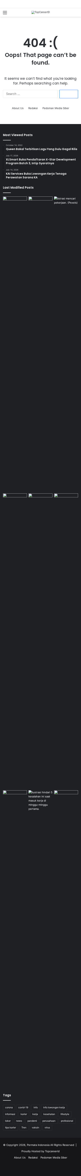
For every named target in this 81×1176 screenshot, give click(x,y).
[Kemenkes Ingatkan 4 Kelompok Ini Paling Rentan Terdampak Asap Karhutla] (66, 797)
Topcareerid (52, 1151)
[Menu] (5, 13)
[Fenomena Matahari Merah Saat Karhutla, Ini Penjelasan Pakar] (40, 203)
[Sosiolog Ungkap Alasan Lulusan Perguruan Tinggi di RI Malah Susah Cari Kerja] (66, 344)
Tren (23, 1127)
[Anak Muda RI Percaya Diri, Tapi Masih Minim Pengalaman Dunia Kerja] (40, 938)
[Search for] (76, 13)
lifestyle (65, 1114)
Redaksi (33, 108)
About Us (18, 108)
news (19, 1120)
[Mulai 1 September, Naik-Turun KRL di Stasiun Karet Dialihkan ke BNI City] (66, 500)
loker (8, 1120)
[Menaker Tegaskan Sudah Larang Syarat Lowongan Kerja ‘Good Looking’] (15, 938)
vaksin (35, 1127)
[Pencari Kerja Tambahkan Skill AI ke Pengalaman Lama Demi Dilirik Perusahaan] (15, 344)
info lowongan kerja (54, 1107)
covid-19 (23, 1107)
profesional (67, 1120)
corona (9, 1107)
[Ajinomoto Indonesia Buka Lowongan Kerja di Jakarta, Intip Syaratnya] (15, 641)
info (36, 1107)
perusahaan (48, 1120)
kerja (35, 1114)
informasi (10, 1114)
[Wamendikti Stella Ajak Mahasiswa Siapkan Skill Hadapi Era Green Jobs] (40, 500)
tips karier (10, 1127)
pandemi (32, 1120)
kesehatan (49, 1114)
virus (47, 1127)
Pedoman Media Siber (55, 108)
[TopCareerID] (40, 12)
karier (24, 1114)
